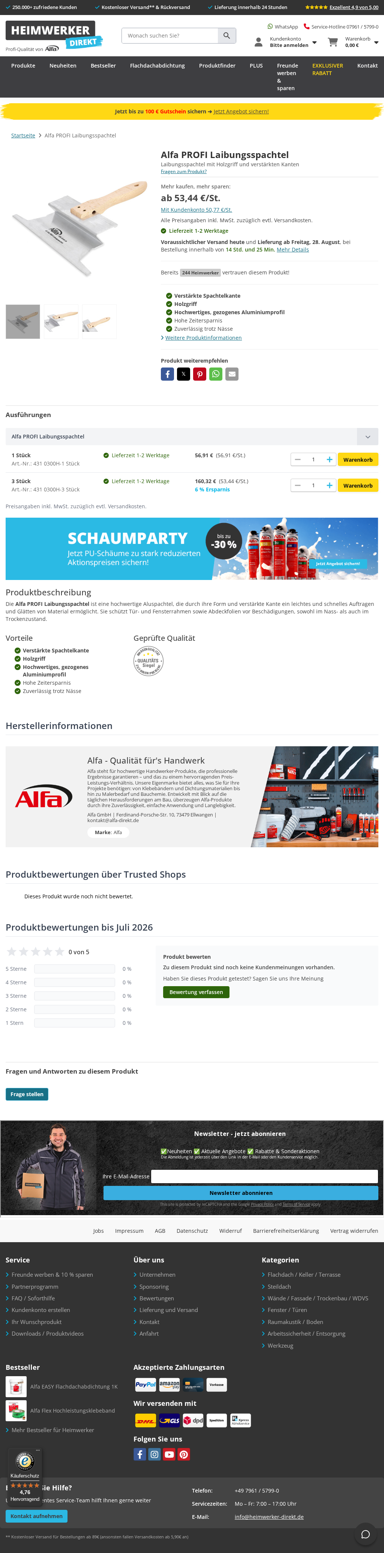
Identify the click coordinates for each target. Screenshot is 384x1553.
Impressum (129, 1230)
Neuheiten (63, 65)
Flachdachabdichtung (157, 65)
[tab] (192, 436)
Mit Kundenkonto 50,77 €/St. (196, 209)
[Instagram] (154, 1454)
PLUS (256, 65)
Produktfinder (217, 65)
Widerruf (230, 1230)
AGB (160, 1230)
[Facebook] (140, 1454)
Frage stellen (27, 1094)
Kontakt (367, 65)
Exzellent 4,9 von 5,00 (354, 7)
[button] (167, 374)
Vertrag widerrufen (354, 1230)
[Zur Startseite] (54, 37)
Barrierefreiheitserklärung (286, 1230)
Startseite (23, 135)
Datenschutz (192, 1230)
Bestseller (103, 65)
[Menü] (37, 1452)
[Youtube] (169, 1454)
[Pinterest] (183, 1454)
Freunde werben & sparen (287, 77)
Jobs (98, 1230)
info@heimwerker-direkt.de (269, 1516)
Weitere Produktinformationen (203, 337)
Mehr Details (293, 249)
